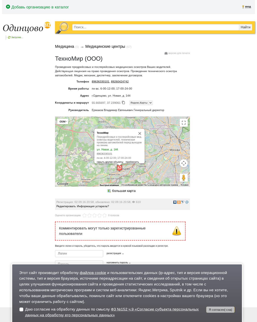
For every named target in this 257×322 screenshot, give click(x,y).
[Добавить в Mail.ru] (187, 202)
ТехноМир (102, 132)
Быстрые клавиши (109, 185)
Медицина (64, 46)
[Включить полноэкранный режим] (184, 123)
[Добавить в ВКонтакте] (174, 202)
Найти (246, 27)
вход (248, 6)
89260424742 (120, 81)
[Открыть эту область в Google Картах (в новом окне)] (62, 183)
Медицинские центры (105, 46)
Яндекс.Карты (139, 102)
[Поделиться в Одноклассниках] (179, 202)
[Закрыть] (140, 133)
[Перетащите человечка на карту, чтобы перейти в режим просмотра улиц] (184, 178)
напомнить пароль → (119, 262)
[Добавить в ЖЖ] (183, 202)
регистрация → (115, 253)
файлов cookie (93, 273)
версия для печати (179, 53)
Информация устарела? (93, 206)
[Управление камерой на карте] (184, 163)
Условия (185, 185)
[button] (119, 168)
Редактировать (66, 206)
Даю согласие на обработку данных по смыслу (112, 312)
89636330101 (100, 81)
